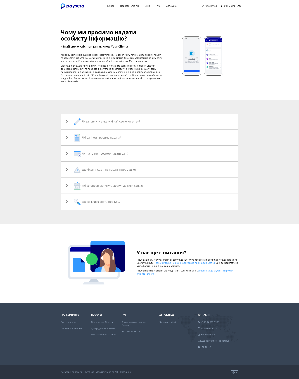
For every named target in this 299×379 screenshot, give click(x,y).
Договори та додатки (72, 371)
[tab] (149, 121)
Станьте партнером (71, 328)
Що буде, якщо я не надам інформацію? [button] (108, 169)
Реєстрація (211, 5)
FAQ (158, 5)
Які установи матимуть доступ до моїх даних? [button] (112, 185)
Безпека (89, 371)
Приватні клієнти (129, 5)
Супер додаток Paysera (103, 328)
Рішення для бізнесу (102, 322)
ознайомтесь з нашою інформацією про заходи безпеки (186, 262)
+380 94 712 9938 (209, 322)
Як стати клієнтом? (131, 331)
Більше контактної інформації (213, 340)
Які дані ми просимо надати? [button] (101, 137)
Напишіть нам (208, 334)
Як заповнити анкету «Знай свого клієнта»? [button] (110, 121)
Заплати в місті (167, 322)
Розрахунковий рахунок (103, 334)
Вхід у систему (232, 5)
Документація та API (107, 371)
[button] (234, 372)
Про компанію (68, 322)
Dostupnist (125, 371)
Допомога (171, 5)
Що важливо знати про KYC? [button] (100, 202)
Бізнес (110, 5)
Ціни (147, 5)
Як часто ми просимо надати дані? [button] (104, 153)
